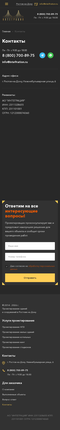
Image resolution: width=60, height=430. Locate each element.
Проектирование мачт (13, 342)
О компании (8, 389)
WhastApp (50, 55)
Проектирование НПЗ (13, 327)
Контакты (7, 404)
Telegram (42, 55)
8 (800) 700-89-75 (47, 14)
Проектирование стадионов (16, 347)
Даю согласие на (32, 267)
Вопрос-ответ (9, 399)
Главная (6, 31)
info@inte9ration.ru (49, 3)
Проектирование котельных (16, 337)
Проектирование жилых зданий (18, 332)
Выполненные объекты (14, 394)
